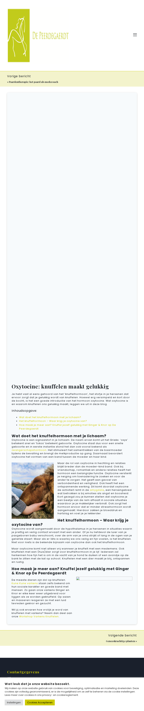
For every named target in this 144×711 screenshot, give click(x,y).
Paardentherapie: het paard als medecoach (33, 81)
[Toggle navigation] (135, 35)
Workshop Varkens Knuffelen (39, 616)
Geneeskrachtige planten (120, 641)
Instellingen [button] (14, 702)
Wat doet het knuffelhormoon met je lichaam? (50, 417)
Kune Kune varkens (25, 583)
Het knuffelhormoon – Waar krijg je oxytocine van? (53, 421)
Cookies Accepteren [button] (39, 702)
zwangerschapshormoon (29, 450)
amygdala (97, 490)
